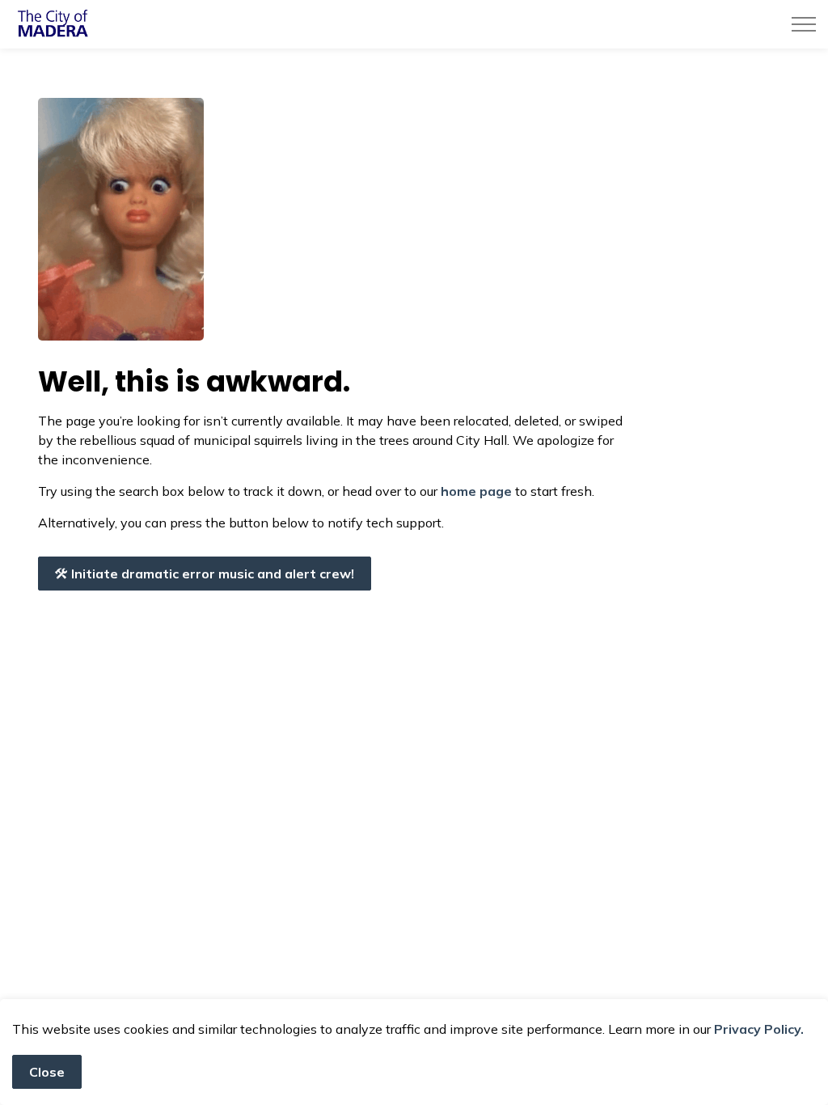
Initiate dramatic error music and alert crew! (212, 573)
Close (47, 1072)
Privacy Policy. (759, 1029)
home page (476, 491)
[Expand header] (803, 24)
